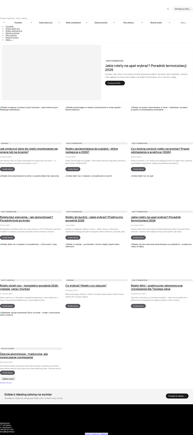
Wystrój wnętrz (156, 22)
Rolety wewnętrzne (73, 22)
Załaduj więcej (8, 379)
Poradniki (18, 22)
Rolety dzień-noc (45, 22)
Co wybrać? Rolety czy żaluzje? (85, 285)
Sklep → (184, 22)
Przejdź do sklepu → (177, 396)
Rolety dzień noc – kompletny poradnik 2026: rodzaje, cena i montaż (29, 287)
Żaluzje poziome (100, 22)
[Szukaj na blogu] (168, 9)
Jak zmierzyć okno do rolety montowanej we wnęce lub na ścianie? (29, 150)
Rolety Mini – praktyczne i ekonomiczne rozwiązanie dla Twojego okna (157, 287)
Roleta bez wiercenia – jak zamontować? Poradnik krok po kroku (26, 218)
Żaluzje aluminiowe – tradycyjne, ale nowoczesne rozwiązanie (24, 355)
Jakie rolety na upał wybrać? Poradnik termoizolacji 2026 (146, 67)
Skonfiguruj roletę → (183, 9)
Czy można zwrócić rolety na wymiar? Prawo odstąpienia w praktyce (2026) (160, 150)
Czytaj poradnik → (115, 83)
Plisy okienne (128, 22)
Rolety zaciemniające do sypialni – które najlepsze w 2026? (91, 150)
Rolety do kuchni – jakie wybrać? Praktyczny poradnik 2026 (94, 218)
